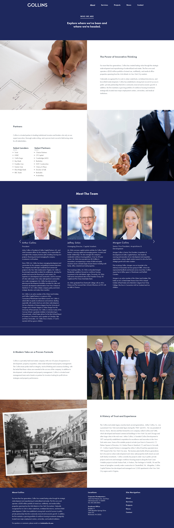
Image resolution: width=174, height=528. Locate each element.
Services (104, 5)
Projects (117, 5)
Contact (140, 5)
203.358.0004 (95, 503)
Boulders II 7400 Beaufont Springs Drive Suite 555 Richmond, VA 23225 (97, 511)
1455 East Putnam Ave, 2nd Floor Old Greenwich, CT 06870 (98, 500)
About (92, 5)
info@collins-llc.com (47, 523)
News (128, 5)
